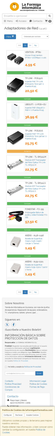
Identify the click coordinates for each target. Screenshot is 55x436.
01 (25, 45)
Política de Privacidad (20, 361)
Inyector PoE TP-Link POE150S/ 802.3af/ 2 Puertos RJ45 (34, 83)
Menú (9, 21)
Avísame (27, 151)
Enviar (39, 373)
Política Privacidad (13, 384)
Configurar (8, 415)
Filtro (8, 37)
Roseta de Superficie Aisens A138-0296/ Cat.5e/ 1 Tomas (33, 241)
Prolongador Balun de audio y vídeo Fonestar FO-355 (36, 214)
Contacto (37, 21)
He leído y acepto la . (24, 367)
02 (30, 45)
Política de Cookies (38, 384)
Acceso (22, 21)
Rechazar (19, 415)
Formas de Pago (37, 387)
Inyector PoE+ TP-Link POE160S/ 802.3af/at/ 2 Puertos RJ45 (36, 136)
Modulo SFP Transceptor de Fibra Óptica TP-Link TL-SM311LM (35, 162)
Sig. (35, 45)
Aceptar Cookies (32, 415)
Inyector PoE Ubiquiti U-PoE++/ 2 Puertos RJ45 (35, 109)
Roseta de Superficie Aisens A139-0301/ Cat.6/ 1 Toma (36, 267)
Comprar (27, 73)
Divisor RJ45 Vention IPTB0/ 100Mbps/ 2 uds (35, 56)
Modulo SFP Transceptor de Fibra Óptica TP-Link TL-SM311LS (35, 188)
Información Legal (38, 381)
